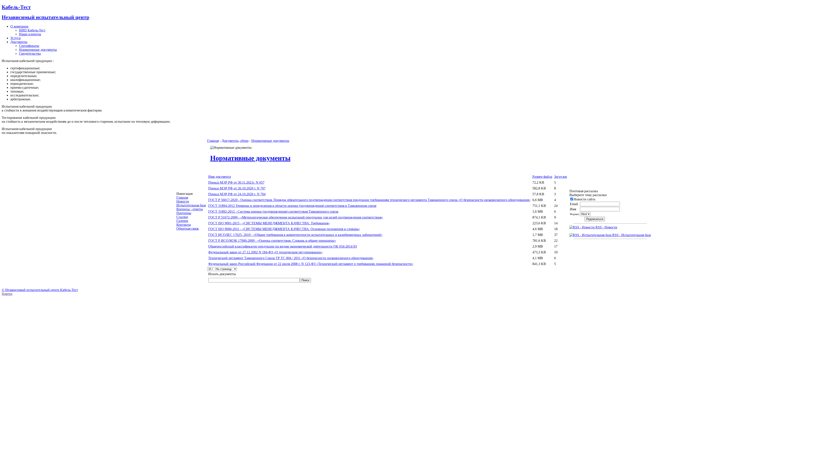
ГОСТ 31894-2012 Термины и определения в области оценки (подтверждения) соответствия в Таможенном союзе (292, 206)
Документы (18, 42)
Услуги (15, 38)
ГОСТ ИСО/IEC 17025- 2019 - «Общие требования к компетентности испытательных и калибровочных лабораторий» (295, 235)
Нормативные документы (38, 49)
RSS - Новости (606, 227)
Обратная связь (187, 228)
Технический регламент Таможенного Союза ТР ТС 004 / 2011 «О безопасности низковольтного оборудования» (290, 258)
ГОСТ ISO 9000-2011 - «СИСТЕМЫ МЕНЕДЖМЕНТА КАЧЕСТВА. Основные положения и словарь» (284, 229)
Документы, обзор (235, 141)
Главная (182, 197)
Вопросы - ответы (189, 209)
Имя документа (219, 176)
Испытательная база (191, 205)
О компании (19, 26)
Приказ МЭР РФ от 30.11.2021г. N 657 (236, 182)
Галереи (182, 221)
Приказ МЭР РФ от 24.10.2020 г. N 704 (237, 194)
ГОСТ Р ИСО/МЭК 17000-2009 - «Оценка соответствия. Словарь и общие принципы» (272, 240)
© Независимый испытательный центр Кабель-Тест (40, 290)
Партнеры (183, 213)
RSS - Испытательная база (631, 235)
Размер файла (542, 176)
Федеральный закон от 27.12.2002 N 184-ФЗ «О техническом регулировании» (265, 252)
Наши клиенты (30, 34)
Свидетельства (30, 53)
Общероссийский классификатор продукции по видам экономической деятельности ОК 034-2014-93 (282, 246)
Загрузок (560, 176)
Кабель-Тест (16, 7)
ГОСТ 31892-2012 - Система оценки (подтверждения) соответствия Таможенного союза (273, 211)
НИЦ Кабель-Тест (32, 30)
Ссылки (182, 217)
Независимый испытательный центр (45, 17)
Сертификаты (29, 46)
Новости (182, 201)
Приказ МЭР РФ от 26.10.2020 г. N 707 (237, 188)
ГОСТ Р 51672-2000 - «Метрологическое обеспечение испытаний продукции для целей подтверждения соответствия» (295, 217)
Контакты (183, 224)
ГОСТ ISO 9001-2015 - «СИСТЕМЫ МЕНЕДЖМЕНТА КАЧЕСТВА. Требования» (269, 223)
